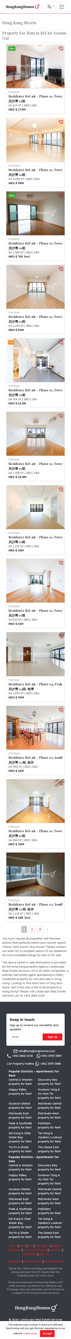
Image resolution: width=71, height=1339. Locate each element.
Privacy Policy (33, 1261)
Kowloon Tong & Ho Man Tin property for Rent (49, 1094)
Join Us (44, 1254)
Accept (47, 1333)
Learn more (30, 1333)
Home (13, 1246)
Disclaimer (14, 1261)
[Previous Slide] (10, 66)
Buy (30, 1246)
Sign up (52, 1037)
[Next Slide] (60, 66)
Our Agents (42, 1246)
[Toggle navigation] (61, 7)
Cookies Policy (54, 1261)
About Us (55, 1250)
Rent (23, 1246)
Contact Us (29, 1254)
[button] (50, 6)
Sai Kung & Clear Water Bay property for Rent (20, 1137)
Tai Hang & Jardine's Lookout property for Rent (50, 1137)
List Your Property (35, 1250)
